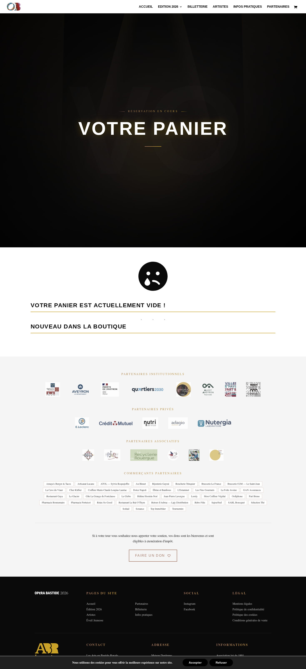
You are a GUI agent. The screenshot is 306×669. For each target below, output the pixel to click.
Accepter (195, 662)
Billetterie (198, 6)
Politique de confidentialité (248, 609)
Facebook (189, 609)
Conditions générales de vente (250, 620)
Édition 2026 (94, 609)
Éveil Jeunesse (94, 620)
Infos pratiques (247, 6)
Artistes (220, 6)
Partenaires (278, 6)
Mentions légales (242, 604)
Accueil (146, 6)
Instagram (189, 604)
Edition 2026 (168, 6)
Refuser (221, 662)
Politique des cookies (245, 615)
